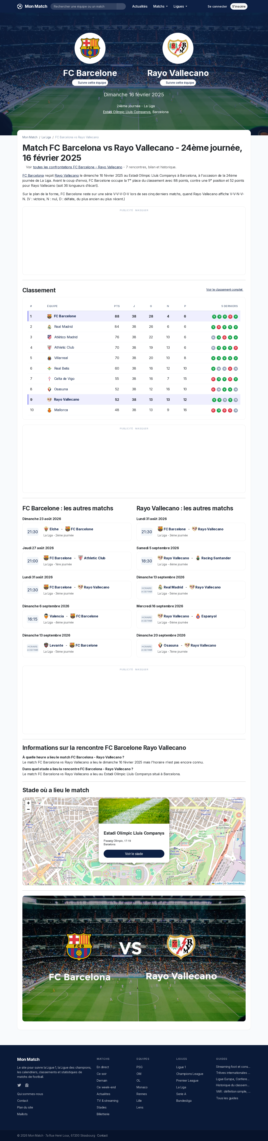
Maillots (22, 1114)
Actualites (103, 1094)
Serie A (181, 1094)
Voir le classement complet (224, 289)
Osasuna (61, 389)
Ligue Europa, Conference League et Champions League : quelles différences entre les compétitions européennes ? (233, 1079)
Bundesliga (183, 1100)
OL (138, 1080)
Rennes (142, 1094)
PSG (140, 1067)
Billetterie (103, 1114)
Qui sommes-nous (30, 1094)
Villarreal (61, 358)
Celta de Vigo (64, 378)
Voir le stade (134, 853)
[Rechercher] (121, 6)
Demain (102, 1080)
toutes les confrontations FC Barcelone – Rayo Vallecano (77, 167)
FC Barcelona (33, 175)
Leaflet (218, 883)
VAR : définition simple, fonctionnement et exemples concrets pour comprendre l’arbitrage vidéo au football (233, 1091)
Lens (140, 1107)
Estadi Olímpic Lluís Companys (126, 112)
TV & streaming (107, 1100)
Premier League (187, 1080)
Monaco (142, 1087)
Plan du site (25, 1107)
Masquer (141, 210)
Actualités (139, 6)
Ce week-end (106, 1087)
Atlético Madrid (66, 337)
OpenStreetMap (235, 883)
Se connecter (217, 6)
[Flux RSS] (33, 1085)
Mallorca (61, 410)
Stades (102, 1107)
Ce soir (102, 1074)
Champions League (189, 1074)
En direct (103, 1067)
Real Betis (61, 368)
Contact (22, 1100)
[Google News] (27, 1085)
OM (139, 1074)
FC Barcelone (65, 316)
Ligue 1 (181, 1067)
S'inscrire (239, 6)
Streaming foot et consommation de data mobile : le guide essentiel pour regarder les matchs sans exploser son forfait (233, 1066)
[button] (166, 801)
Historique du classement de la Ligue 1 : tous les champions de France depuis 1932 (233, 1085)
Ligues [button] (179, 6)
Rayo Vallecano (67, 175)
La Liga (46, 137)
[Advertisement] (134, 242)
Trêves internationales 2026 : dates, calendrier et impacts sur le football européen (233, 1072)
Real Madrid (63, 326)
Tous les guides (227, 1098)
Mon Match (29, 137)
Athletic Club (64, 347)
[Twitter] (19, 1085)
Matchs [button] (159, 6)
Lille (139, 1100)
